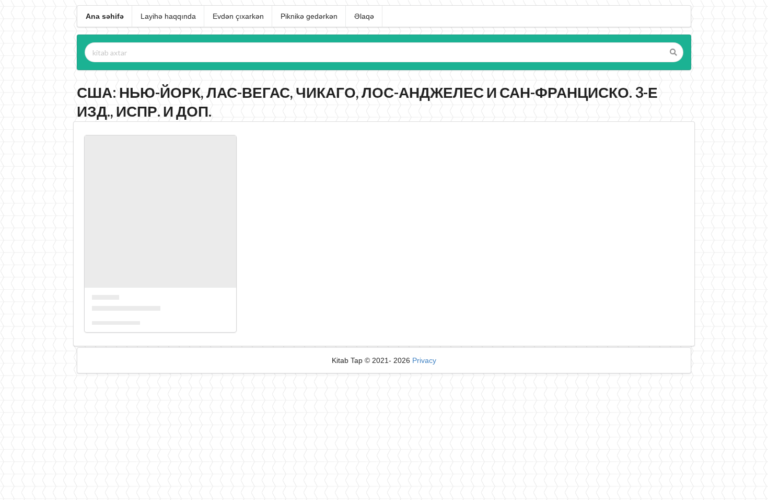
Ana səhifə (105, 16)
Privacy (424, 360)
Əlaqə (364, 16)
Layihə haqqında (168, 16)
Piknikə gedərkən (309, 16)
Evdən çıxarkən (238, 16)
